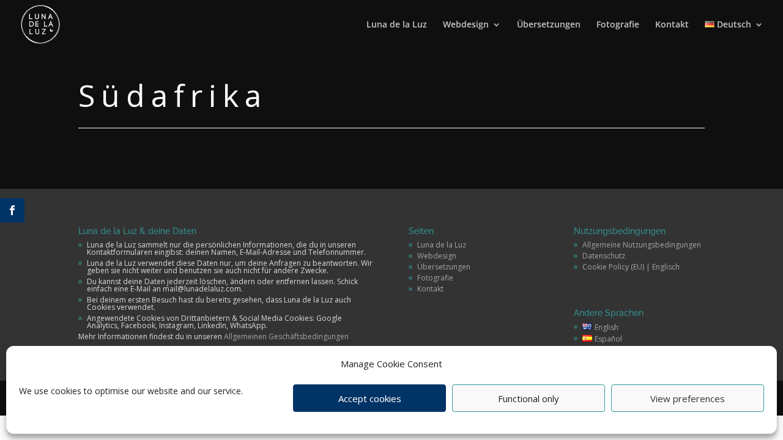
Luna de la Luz (396, 25)
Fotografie (617, 25)
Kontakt (672, 25)
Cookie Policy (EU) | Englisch (631, 267)
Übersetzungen (549, 25)
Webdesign (466, 25)
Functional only (528, 398)
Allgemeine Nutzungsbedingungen (641, 245)
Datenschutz (603, 256)
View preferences (687, 398)
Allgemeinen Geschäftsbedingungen (286, 336)
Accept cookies (369, 398)
